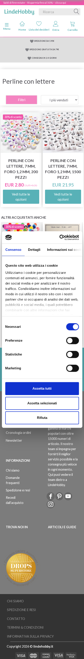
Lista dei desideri (39, 29)
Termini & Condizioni (25, 627)
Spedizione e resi (18, 490)
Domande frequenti (13, 480)
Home (22, 29)
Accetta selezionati (42, 403)
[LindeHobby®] (19, 11)
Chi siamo (12, 470)
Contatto (16, 619)
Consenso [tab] (13, 250)
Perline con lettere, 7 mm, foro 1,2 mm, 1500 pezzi (63, 169)
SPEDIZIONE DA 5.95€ (44, 41)
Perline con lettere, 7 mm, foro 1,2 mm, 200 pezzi (21, 169)
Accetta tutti (42, 388)
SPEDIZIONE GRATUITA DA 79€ (44, 49)
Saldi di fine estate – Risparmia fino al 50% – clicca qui (34, 2)
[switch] (72, 340)
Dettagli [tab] (34, 250)
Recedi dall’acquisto (15, 500)
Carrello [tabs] (72, 29)
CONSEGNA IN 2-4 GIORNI (44, 58)
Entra (55, 29)
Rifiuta (42, 418)
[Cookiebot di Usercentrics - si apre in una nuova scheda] (60, 237)
